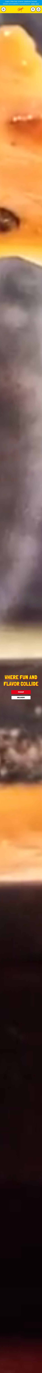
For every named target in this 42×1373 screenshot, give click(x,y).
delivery (21, 698)
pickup (21, 692)
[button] (38, 9)
